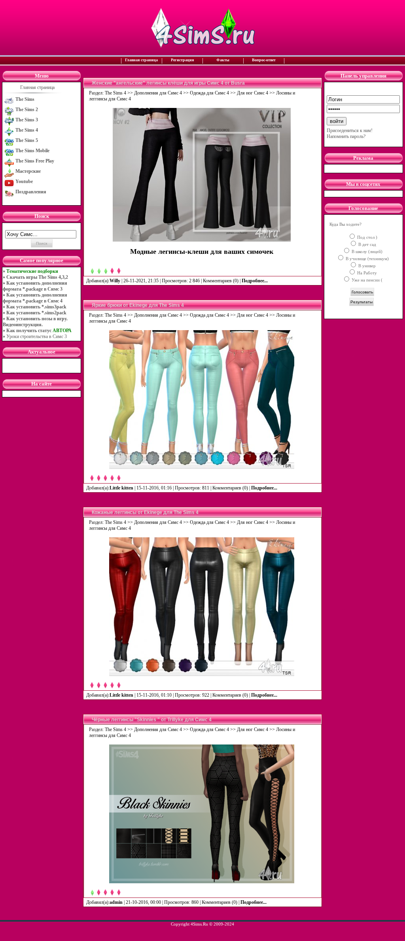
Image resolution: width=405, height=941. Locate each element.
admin (116, 902)
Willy (115, 280)
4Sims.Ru (199, 924)
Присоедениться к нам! (350, 130)
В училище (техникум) (366, 258)
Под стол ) (366, 237)
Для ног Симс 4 (252, 93)
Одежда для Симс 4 (209, 93)
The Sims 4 (115, 93)
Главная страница (141, 60)
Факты (222, 60)
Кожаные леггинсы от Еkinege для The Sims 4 (145, 512)
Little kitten (121, 488)
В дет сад (366, 244)
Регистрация (182, 60)
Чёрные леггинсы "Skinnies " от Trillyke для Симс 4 (152, 719)
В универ (366, 265)
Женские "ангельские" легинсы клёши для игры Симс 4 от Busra (168, 83)
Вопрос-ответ (264, 60)
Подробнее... (255, 280)
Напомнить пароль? (346, 136)
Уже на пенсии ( (366, 280)
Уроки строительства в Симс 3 (36, 336)
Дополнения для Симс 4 (158, 93)
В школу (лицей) (366, 251)
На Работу (366, 272)
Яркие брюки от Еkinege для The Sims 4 (138, 305)
